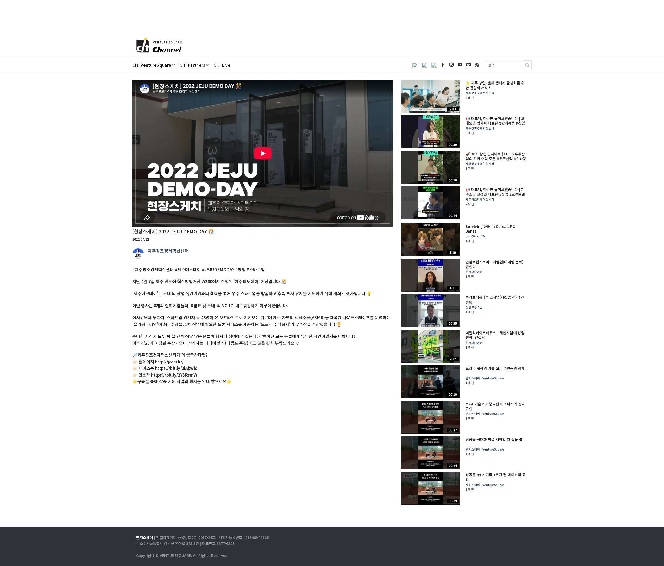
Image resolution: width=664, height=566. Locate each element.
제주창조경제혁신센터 (168, 251)
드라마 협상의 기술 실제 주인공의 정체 (495, 368)
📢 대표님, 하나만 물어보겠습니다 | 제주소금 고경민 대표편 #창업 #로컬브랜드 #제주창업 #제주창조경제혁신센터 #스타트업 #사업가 (495, 196)
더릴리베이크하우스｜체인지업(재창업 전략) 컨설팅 (495, 335)
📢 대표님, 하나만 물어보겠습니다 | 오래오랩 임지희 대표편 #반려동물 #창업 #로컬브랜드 (495, 123)
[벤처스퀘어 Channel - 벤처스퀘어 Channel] (158, 46)
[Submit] (527, 64)
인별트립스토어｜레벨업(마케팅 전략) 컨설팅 (494, 264)
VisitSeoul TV (475, 236)
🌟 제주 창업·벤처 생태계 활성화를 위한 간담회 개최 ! (495, 85)
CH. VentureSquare (151, 65)
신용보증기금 (474, 272)
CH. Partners (192, 65)
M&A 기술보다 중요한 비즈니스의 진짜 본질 (495, 406)
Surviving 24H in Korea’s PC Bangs (490, 228)
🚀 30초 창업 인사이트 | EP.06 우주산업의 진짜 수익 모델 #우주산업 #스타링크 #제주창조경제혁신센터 (496, 159)
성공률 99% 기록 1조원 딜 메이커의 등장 (495, 477)
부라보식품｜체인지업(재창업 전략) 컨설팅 (495, 299)
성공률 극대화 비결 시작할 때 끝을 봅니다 (496, 441)
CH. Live (222, 65)
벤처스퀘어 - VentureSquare (485, 378)
